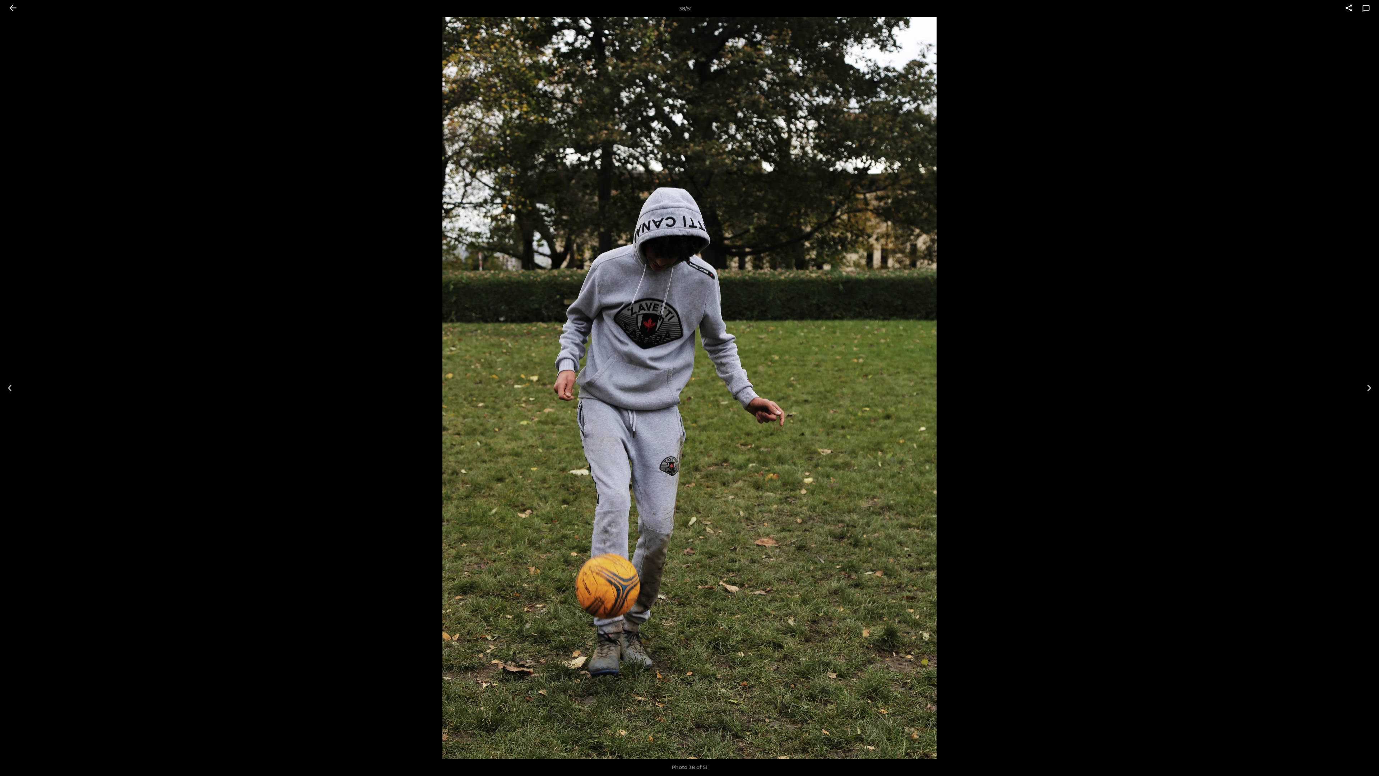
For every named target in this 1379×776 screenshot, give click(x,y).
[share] (1349, 9)
